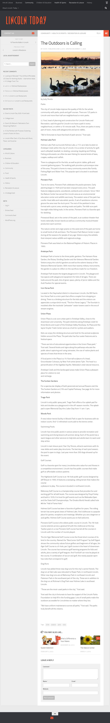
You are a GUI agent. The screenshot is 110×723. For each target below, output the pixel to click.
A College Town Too (11, 81)
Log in (7, 205)
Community (29, 3)
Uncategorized (10, 193)
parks (59, 624)
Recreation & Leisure (76, 3)
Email (74, 681)
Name (45, 681)
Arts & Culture (8, 3)
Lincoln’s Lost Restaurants (18, 96)
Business (19, 3)
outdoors (53, 624)
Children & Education (43, 3)
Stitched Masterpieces (19, 86)
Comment (46, 667)
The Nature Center (87, 648)
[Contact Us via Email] (33, 33)
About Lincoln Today (10, 8)
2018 (47, 624)
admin (45, 49)
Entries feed (9, 210)
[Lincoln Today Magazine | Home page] (25, 20)
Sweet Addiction (47, 648)
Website (45, 689)
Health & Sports (60, 3)
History (89, 3)
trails (64, 624)
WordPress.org (10, 220)
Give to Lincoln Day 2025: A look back (17, 113)
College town (9, 118)
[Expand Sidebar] (106, 33)
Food (7, 173)
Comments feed (10, 215)
